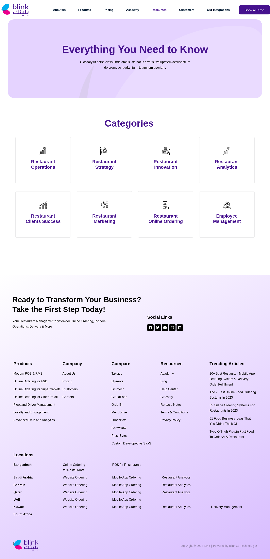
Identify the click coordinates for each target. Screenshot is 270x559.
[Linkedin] (180, 327)
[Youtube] (165, 327)
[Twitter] (158, 327)
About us (59, 9)
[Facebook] (150, 327)
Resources (159, 9)
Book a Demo (254, 10)
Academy (132, 9)
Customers (186, 9)
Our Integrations (218, 9)
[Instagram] (172, 327)
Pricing (108, 9)
